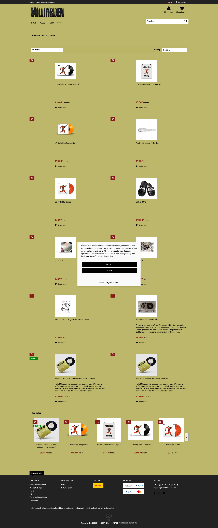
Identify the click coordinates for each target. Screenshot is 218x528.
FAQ (63, 484)
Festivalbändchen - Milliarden (147, 143)
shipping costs (64, 508)
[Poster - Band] (146, 247)
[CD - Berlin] (65, 247)
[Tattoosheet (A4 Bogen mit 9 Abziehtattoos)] (65, 306)
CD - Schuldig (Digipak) (64, 202)
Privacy (32, 494)
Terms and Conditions (38, 497)
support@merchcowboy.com (165, 487)
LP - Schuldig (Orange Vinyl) (66, 143)
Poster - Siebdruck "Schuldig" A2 (148, 84)
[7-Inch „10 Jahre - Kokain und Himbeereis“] (146, 365)
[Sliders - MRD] (146, 188)
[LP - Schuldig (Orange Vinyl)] (65, 129)
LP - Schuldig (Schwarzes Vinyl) (67, 84)
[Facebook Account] (154, 493)
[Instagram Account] (159, 493)
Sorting (157, 49)
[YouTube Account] (163, 493)
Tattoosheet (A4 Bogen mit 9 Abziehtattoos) (72, 319)
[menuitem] (169, 2)
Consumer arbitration (38, 484)
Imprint (32, 491)
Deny (109, 270)
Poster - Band (141, 261)
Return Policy (66, 488)
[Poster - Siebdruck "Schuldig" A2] (146, 71)
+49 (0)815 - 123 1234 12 (165, 484)
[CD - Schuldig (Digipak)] (65, 188)
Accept (109, 264)
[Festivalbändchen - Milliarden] (146, 129)
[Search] (185, 21)
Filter (37, 50)
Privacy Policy (109, 276)
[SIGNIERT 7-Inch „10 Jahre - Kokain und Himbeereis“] (65, 365)
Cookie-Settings (36, 488)
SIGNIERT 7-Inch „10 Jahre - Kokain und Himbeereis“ (75, 378)
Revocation (34, 500)
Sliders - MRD (141, 202)
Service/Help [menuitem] (182, 2)
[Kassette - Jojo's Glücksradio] (146, 306)
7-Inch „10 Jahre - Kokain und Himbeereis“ (152, 378)
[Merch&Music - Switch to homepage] (47, 11)
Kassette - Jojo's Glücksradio (147, 319)
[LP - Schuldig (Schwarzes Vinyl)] (65, 71)
